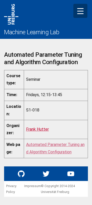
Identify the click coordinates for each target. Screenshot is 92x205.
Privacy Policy (11, 189)
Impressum (32, 186)
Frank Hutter (37, 129)
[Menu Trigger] (80, 11)
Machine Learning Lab (31, 32)
